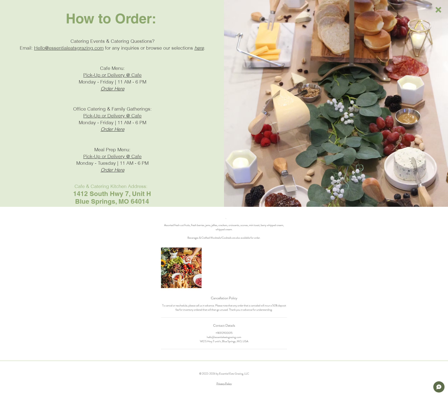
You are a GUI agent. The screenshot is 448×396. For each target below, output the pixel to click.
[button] (438, 10)
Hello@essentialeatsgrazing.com (69, 48)
